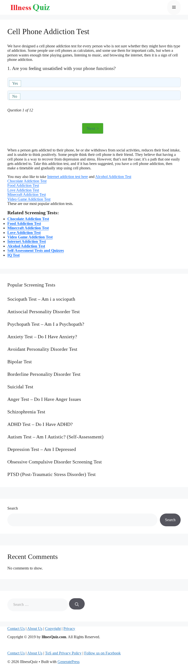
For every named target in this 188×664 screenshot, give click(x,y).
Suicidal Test (20, 386)
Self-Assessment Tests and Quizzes (35, 250)
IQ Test (13, 255)
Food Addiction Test (23, 185)
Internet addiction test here (67, 177)
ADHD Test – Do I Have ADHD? (40, 424)
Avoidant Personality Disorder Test (42, 349)
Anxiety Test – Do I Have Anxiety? (42, 336)
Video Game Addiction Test (28, 199)
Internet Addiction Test (26, 241)
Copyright (53, 628)
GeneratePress (69, 662)
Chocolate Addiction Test (27, 181)
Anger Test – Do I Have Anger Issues (44, 399)
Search (12, 508)
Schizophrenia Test (26, 411)
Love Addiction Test (23, 190)
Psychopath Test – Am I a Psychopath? (45, 324)
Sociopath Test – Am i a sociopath (41, 299)
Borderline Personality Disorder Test (44, 374)
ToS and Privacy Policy (63, 653)
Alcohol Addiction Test (113, 177)
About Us (34, 628)
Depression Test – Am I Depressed (41, 449)
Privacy (69, 628)
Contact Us (16, 628)
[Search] (77, 604)
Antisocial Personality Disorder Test (43, 311)
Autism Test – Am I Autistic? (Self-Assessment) (55, 436)
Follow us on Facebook (102, 653)
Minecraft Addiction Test (26, 194)
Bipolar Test (19, 361)
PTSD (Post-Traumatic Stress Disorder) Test (51, 474)
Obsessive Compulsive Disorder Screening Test (54, 461)
